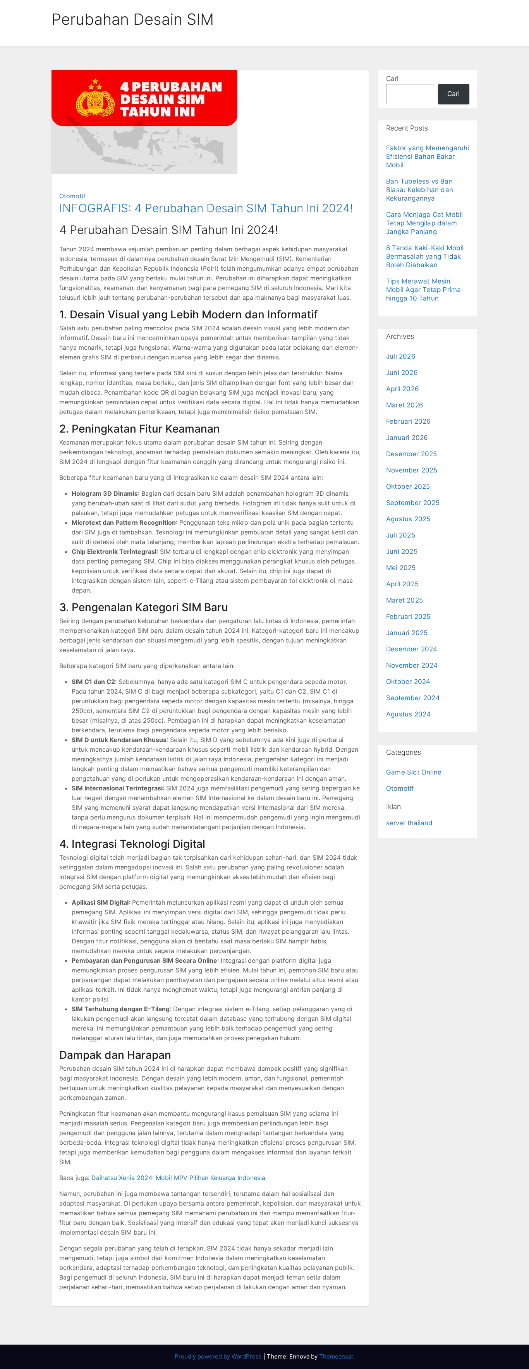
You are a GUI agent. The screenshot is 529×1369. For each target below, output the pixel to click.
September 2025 (413, 503)
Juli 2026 (401, 356)
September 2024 (413, 698)
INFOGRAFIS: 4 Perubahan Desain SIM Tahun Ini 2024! (206, 208)
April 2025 (402, 584)
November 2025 (412, 470)
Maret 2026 (404, 405)
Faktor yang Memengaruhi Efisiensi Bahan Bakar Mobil (427, 156)
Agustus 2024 (408, 714)
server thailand (409, 823)
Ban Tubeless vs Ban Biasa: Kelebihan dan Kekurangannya (419, 189)
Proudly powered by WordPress (219, 1356)
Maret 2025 (404, 600)
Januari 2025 (407, 633)
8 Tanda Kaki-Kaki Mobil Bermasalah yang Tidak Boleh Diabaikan (425, 256)
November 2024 (412, 665)
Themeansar (336, 1356)
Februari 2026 (408, 421)
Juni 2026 (402, 372)
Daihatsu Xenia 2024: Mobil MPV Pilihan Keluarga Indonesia (178, 1178)
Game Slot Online (413, 772)
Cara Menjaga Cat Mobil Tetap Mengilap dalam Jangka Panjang (424, 223)
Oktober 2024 (408, 681)
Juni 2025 (401, 551)
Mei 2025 (401, 568)
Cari (392, 78)
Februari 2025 (408, 616)
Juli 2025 (400, 535)
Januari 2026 (407, 437)
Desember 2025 (411, 454)
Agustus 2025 (408, 519)
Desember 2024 (412, 649)
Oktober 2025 (408, 486)
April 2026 (402, 389)
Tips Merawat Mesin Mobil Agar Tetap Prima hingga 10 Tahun (423, 289)
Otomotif (72, 196)
